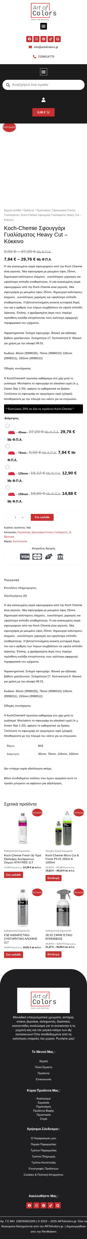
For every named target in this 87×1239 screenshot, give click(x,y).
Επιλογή (53, 878)
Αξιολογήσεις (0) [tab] (15, 595)
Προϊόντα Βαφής (43, 1110)
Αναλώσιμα (43, 1098)
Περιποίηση (43, 210)
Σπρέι (43, 1118)
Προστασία (44, 1114)
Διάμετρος (11, 418)
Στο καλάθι (42, 517)
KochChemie (20, 541)
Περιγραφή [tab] (11, 580)
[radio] (43, 432)
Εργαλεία (43, 1102)
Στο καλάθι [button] (13, 874)
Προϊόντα (28, 210)
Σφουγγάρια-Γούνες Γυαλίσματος (50, 532)
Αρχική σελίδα (12, 210)
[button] (43, 26)
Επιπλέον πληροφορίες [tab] (20, 587)
